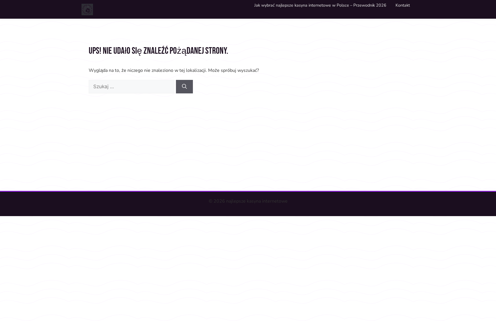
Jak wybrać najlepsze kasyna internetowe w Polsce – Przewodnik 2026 (320, 5)
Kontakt (403, 5)
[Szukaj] (184, 87)
